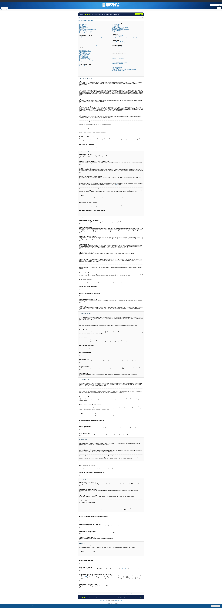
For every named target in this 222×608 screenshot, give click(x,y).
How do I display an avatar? (83, 43)
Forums (6, 7)
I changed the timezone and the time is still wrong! (87, 39)
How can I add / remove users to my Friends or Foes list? (121, 42)
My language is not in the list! (84, 40)
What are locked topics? (83, 73)
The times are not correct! (83, 38)
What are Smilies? (82, 67)
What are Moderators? (115, 25)
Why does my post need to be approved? (85, 60)
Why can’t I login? (82, 28)
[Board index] (111, 5)
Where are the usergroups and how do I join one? (120, 27)
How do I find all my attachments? (117, 63)
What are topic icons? (82, 74)
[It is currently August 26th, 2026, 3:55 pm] (142, 18)
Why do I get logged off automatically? (85, 31)
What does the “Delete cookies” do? (85, 32)
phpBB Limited (106, 561)
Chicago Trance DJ (102, 600)
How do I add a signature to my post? (85, 51)
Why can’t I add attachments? (84, 56)
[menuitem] (218, 8)
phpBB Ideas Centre (124, 568)
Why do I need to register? (83, 24)
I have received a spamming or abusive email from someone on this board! (124, 37)
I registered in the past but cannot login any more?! (87, 29)
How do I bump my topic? (83, 61)
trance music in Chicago (118, 600)
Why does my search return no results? (118, 47)
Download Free (139, 14)
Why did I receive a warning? (83, 57)
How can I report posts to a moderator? (85, 58)
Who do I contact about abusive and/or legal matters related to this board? (124, 69)
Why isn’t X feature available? (117, 68)
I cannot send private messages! (117, 35)
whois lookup (85, 576)
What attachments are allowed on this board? (119, 62)
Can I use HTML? (82, 66)
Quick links (2, 8)
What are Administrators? (116, 24)
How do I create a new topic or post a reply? (86, 49)
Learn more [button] (37, 605)
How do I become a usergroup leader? (118, 28)
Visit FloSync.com (138, 597)
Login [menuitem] (220, 8)
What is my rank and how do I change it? (85, 44)
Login (6, 9)
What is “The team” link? (116, 31)
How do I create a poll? (82, 52)
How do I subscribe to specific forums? (118, 57)
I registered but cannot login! (83, 27)
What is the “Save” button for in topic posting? (86, 59)
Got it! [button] (215, 605)
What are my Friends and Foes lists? (118, 41)
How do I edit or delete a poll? (84, 54)
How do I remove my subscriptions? (118, 58)
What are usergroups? (115, 26)
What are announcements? (83, 71)
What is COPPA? (82, 25)
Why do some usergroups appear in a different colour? (121, 29)
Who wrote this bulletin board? (117, 67)
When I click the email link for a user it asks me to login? (88, 45)
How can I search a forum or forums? (118, 46)
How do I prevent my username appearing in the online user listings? (90, 37)
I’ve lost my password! (82, 30)
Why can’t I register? (82, 26)
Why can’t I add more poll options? (84, 53)
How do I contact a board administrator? (118, 70)
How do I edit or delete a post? (84, 50)
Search (2, 9)
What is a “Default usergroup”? (117, 30)
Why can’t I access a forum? (83, 55)
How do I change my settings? (84, 36)
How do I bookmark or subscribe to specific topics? (120, 56)
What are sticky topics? (83, 72)
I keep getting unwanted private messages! (119, 36)
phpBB (117, 184)
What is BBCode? (82, 65)
